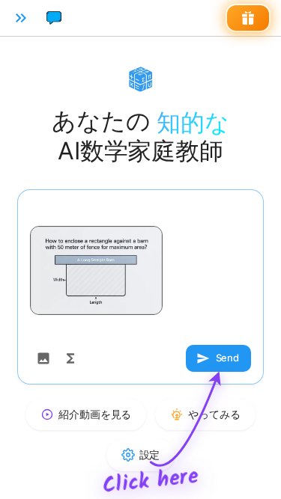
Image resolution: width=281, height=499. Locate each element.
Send (227, 358)
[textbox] (140, 270)
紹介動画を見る (94, 414)
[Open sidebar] (21, 18)
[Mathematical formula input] (70, 358)
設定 (149, 454)
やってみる (214, 414)
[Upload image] (43, 358)
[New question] (54, 18)
